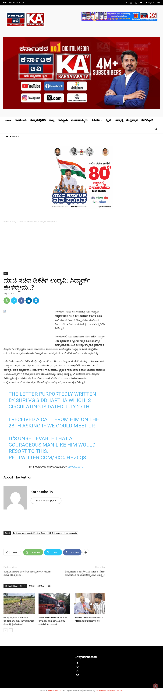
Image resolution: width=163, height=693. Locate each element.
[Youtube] (140, 2)
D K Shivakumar (55, 533)
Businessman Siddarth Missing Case (29, 533)
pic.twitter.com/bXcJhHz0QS (47, 457)
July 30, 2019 (75, 466)
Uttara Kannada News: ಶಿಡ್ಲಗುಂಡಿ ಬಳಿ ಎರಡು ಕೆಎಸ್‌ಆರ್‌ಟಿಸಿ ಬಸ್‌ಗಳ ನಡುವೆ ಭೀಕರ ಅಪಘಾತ (53, 621)
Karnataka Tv (42, 492)
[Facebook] (126, 2)
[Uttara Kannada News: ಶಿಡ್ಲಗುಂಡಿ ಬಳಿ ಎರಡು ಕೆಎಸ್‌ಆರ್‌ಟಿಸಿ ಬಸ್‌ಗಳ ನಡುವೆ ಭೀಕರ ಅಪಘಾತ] (54, 604)
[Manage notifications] (155, 686)
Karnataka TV (54, 691)
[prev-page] (5, 630)
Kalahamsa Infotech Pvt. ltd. (109, 691)
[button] (156, 129)
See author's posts (46, 500)
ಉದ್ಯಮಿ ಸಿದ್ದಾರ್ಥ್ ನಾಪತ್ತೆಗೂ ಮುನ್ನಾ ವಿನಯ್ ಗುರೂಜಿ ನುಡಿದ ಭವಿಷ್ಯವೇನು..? (27, 573)
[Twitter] (136, 2)
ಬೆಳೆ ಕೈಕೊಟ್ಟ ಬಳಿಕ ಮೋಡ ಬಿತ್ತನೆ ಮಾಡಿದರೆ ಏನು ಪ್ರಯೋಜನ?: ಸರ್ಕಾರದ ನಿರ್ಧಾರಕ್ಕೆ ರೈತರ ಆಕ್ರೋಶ (19, 621)
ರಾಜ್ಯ (14, 221)
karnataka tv (71, 533)
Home (6, 221)
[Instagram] (130, 2)
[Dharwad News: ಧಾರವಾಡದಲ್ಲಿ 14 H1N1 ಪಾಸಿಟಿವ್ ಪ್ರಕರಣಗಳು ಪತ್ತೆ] (89, 604)
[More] (85, 552)
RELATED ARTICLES (15, 586)
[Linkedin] (28, 300)
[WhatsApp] (7, 300)
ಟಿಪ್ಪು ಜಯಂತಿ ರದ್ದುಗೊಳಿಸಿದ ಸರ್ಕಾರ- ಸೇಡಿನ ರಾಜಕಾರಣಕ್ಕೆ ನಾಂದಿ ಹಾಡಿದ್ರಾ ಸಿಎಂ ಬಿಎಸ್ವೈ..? (85, 573)
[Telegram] (36, 300)
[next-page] (11, 630)
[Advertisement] (54, 248)
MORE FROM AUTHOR (40, 586)
